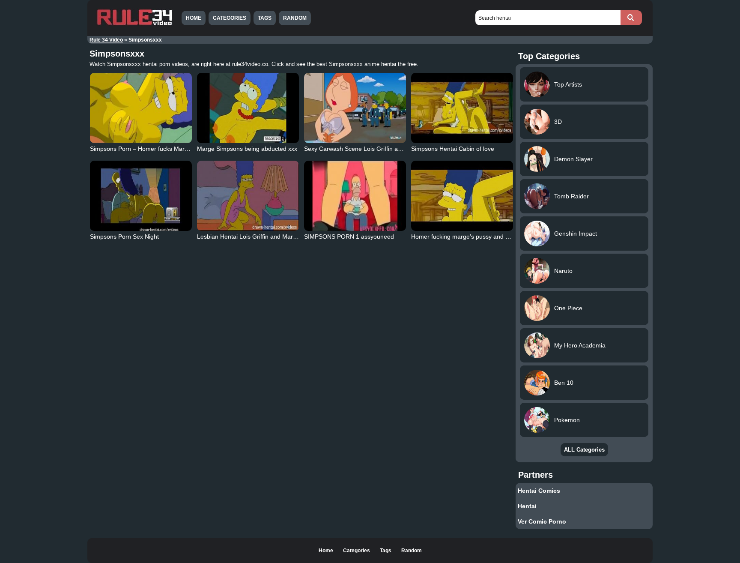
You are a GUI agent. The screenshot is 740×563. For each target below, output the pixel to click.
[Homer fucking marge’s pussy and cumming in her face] (462, 196)
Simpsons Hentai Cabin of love (452, 148)
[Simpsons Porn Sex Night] (141, 196)
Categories (229, 18)
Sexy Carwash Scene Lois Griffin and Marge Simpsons (378, 148)
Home (193, 18)
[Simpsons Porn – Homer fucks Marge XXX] (141, 108)
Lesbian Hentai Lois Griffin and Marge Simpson (261, 236)
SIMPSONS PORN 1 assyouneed (349, 236)
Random (295, 18)
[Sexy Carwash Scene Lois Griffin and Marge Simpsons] (355, 108)
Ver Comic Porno (542, 521)
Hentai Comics (539, 490)
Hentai (527, 506)
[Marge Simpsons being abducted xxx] (248, 108)
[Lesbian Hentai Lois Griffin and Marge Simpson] (248, 196)
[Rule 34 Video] (134, 24)
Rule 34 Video (106, 40)
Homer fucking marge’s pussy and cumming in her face (486, 236)
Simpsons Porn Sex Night (124, 236)
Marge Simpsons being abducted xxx (247, 148)
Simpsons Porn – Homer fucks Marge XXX (147, 148)
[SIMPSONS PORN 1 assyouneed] (355, 196)
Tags (265, 18)
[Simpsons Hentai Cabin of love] (462, 108)
